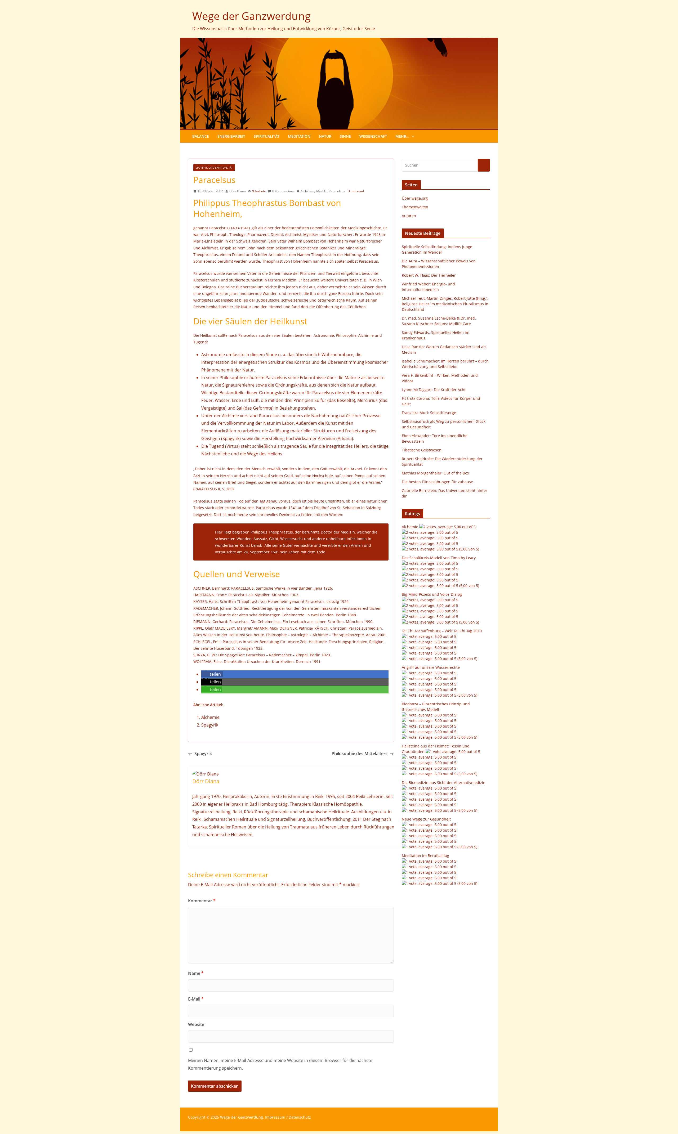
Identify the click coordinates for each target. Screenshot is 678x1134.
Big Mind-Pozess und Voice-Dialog (432, 594)
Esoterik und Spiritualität (214, 167)
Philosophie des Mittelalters (359, 753)
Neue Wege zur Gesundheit (426, 819)
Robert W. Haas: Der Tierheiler (429, 275)
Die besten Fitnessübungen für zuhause (437, 481)
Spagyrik (209, 725)
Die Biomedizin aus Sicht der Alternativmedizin (443, 782)
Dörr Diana (237, 191)
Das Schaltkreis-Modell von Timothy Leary (439, 557)
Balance (200, 136)
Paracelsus (337, 191)
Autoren (409, 215)
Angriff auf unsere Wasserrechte (431, 667)
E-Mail (196, 999)
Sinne (345, 136)
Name (196, 973)
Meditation (299, 136)
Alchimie (307, 191)
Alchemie (210, 717)
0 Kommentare (283, 191)
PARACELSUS (242, 588)
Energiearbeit (231, 136)
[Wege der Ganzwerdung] (339, 41)
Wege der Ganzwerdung (251, 15)
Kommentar (202, 901)
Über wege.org (415, 198)
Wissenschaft (373, 136)
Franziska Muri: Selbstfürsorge (429, 412)
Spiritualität (266, 136)
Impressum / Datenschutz (288, 1117)
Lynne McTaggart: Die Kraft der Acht (434, 389)
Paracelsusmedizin (365, 628)
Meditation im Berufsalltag (425, 855)
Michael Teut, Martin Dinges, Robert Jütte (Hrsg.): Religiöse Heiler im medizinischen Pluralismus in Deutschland (445, 304)
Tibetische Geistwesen (421, 449)
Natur (325, 136)
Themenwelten (415, 206)
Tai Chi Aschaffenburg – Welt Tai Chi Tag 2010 (442, 630)
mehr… (402, 136)
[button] (411, 136)
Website (196, 1024)
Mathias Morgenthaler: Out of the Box (435, 473)
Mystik (321, 191)
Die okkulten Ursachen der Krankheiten (259, 661)
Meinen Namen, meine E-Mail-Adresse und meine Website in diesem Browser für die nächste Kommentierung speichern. (280, 1064)
